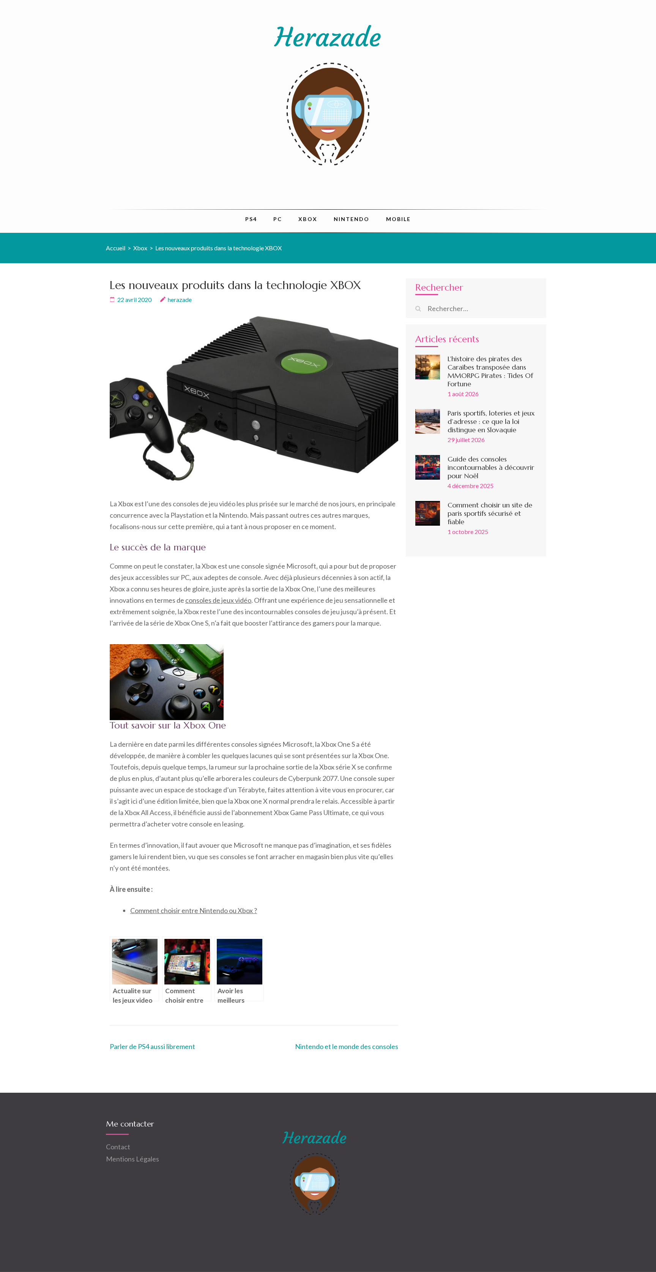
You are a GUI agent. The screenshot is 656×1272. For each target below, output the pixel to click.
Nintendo (352, 219)
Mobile (398, 219)
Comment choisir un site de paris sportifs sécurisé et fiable (490, 513)
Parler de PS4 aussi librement (152, 1046)
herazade (180, 299)
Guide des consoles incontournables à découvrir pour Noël (491, 467)
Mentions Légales (132, 1159)
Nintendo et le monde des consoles (346, 1046)
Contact (118, 1146)
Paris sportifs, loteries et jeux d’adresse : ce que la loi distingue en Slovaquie (491, 421)
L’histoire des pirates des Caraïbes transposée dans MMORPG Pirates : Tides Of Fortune (490, 371)
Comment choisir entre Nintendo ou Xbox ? (193, 910)
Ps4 (251, 219)
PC (277, 219)
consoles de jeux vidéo (218, 600)
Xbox (307, 219)
